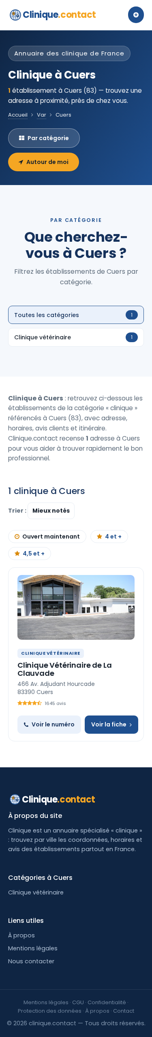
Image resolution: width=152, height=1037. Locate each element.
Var (41, 115)
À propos (21, 935)
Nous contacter (31, 961)
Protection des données (49, 1011)
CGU (78, 1002)
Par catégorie (48, 138)
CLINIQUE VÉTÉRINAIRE (50, 653)
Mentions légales (33, 948)
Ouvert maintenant (51, 536)
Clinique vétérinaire (36, 892)
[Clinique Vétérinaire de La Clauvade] (76, 607)
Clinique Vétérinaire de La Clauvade (64, 669)
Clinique (59, 15)
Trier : (18, 511)
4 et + (113, 536)
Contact (123, 1011)
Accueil (18, 115)
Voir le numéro (53, 724)
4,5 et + (34, 553)
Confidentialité (107, 1002)
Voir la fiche (108, 724)
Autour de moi (47, 162)
